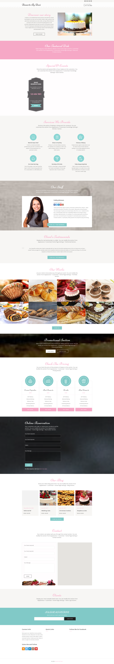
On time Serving (33, 164)
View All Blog (57, 519)
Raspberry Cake (82, 510)
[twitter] (26, 648)
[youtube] (36, 648)
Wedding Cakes (71, 290)
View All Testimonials (57, 257)
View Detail (62, 351)
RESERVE (36, 105)
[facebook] (85, 1)
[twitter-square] (87, 1)
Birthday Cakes (99, 290)
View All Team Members (57, 224)
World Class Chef (33, 143)
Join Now (51, 351)
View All (57, 328)
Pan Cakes (42, 290)
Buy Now (30, 409)
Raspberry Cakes (71, 312)
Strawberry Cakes (14, 312)
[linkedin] (91, 1)
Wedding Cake (46, 510)
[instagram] (33, 648)
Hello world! (27, 510)
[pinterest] (89, 1)
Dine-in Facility (57, 143)
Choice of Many (80, 143)
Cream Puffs (100, 312)
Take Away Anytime (81, 164)
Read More (39, 34)
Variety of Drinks (57, 164)
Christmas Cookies (65, 510)
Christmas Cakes (43, 312)
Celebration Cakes (14, 290)
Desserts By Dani (31, 4)
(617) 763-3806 (88, 5)
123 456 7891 (35, 94)
